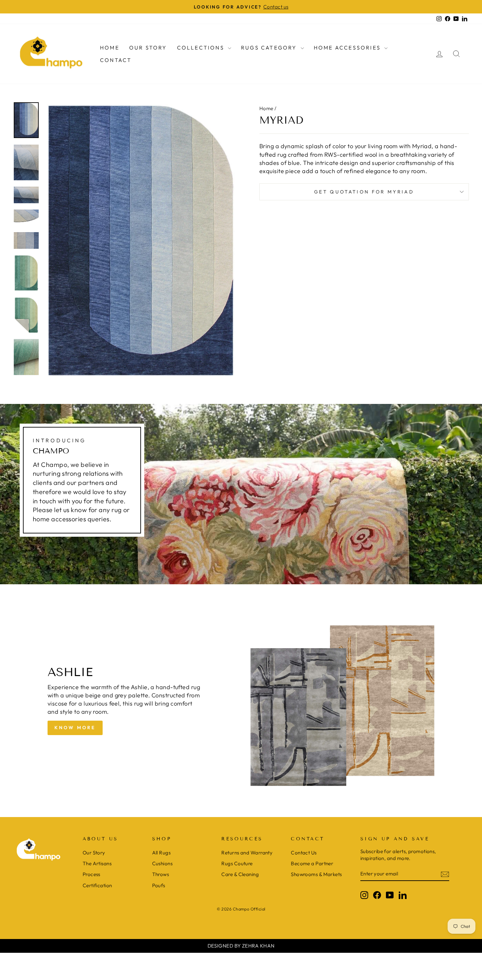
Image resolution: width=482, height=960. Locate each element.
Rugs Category (270, 47)
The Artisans (97, 863)
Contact (115, 60)
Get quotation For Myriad (364, 192)
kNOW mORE (75, 727)
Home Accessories (348, 47)
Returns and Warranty (246, 853)
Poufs (158, 885)
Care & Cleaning (240, 874)
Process (91, 874)
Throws (160, 874)
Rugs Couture (236, 863)
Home (109, 47)
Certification (97, 885)
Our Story (148, 47)
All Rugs (161, 853)
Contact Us (304, 853)
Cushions (162, 863)
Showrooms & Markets (316, 874)
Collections (201, 47)
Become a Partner (312, 863)
